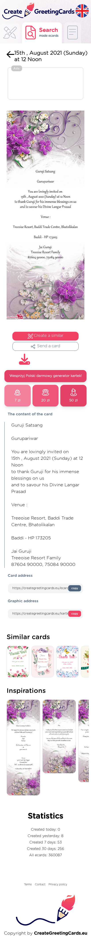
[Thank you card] (43, 662)
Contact (40, 884)
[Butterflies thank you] (68, 662)
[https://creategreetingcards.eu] (38, 11)
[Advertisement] (45, 84)
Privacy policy (58, 884)
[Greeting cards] (10, 33)
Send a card (48, 346)
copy (74, 588)
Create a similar (48, 336)
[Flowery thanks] (19, 662)
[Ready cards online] (72, 32)
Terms (28, 884)
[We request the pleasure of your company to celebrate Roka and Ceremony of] (24, 748)
